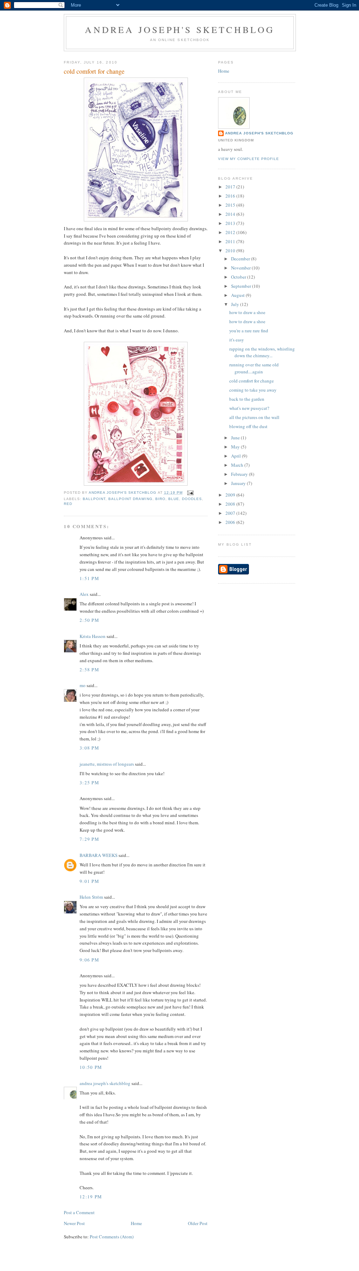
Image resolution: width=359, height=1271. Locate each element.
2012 (230, 232)
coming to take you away (253, 390)
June (236, 437)
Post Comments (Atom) (112, 1236)
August (238, 295)
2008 (230, 504)
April (236, 456)
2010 (230, 250)
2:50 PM (89, 620)
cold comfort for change (251, 381)
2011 (230, 241)
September (241, 286)
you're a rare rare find (248, 330)
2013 (230, 223)
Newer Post (74, 1223)
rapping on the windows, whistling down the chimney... (262, 352)
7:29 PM (89, 839)
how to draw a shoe (247, 312)
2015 (230, 205)
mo (83, 685)
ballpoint (94, 499)
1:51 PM (89, 578)
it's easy (236, 340)
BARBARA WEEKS (98, 855)
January (239, 483)
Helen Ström (91, 897)
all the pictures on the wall (254, 417)
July (235, 304)
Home (136, 1223)
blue (173, 499)
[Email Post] (190, 492)
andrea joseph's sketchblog (180, 29)
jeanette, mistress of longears (107, 764)
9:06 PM (89, 960)
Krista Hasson (93, 636)
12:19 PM (91, 1196)
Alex (84, 594)
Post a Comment (79, 1212)
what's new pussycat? (249, 408)
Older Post (198, 1223)
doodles (192, 499)
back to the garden (246, 399)
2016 (230, 196)
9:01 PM (89, 881)
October (239, 277)
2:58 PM (89, 669)
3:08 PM (89, 748)
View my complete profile (248, 159)
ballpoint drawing (130, 499)
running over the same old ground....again (254, 368)
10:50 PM (91, 1067)
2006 (230, 522)
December (241, 258)
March (237, 465)
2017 (230, 187)
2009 (230, 495)
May (236, 447)
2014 (230, 214)
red (68, 504)
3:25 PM (89, 782)
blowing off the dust (248, 426)
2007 (230, 513)
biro (160, 499)
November (241, 268)
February (240, 474)
